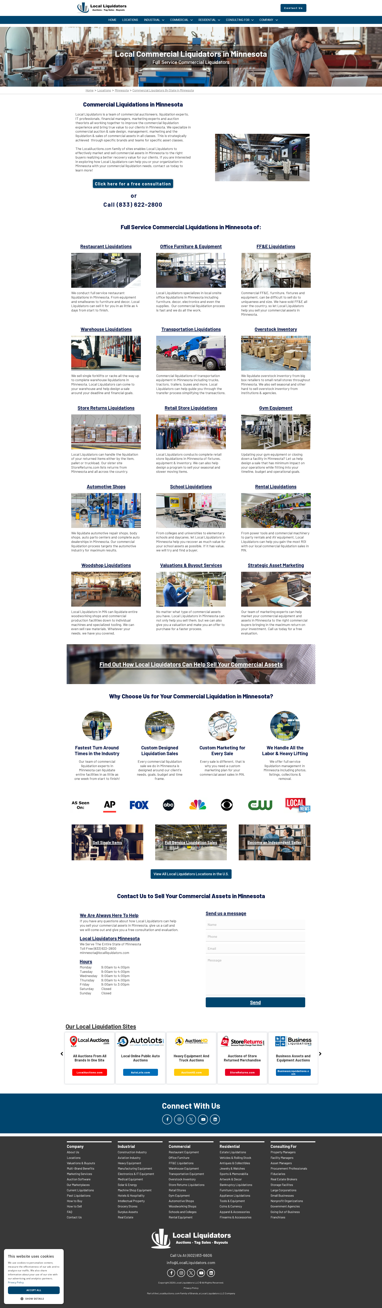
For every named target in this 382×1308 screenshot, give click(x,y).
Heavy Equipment (129, 1163)
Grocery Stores (127, 1206)
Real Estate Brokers (284, 1179)
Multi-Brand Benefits (80, 1168)
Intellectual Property (131, 1201)
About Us (73, 1152)
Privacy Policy (16, 1282)
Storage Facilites (282, 1185)
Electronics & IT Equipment (136, 1174)
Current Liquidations (80, 1190)
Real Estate (125, 1217)
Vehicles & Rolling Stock (235, 1157)
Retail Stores (177, 1190)
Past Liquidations (79, 1195)
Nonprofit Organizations (287, 1201)
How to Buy (74, 1201)
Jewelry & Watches (232, 1168)
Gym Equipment (179, 1195)
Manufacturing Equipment (135, 1168)
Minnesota (122, 90)
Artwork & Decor (231, 1179)
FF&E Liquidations (181, 1163)
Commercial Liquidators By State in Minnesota (163, 90)
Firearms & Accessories (235, 1217)
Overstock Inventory (182, 1179)
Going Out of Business (285, 1212)
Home (90, 90)
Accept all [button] (33, 1290)
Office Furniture (179, 1157)
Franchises (278, 1217)
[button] (34, 1298)
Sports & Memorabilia (234, 1174)
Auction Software (79, 1179)
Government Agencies (285, 1206)
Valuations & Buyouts (81, 1163)
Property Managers (283, 1152)
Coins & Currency (231, 1206)
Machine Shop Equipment (135, 1190)
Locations (104, 90)
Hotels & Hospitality (131, 1195)
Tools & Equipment (232, 1201)
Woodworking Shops (182, 1206)
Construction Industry (132, 1152)
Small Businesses (282, 1195)
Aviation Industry (129, 1157)
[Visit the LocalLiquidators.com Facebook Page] (167, 1119)
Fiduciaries (278, 1174)
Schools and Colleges (183, 1212)
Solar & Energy (127, 1185)
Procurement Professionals (289, 1168)
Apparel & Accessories (235, 1212)
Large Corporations (283, 1190)
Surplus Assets (128, 1212)
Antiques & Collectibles (235, 1163)
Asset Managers (281, 1163)
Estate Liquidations (233, 1152)
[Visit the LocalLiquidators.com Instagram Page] (179, 1119)
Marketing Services (79, 1174)
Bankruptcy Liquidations (236, 1185)
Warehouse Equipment (184, 1168)
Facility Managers (282, 1157)
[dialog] (34, 1276)
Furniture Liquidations (234, 1190)
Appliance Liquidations (235, 1195)
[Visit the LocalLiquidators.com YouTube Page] (203, 1119)
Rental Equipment (181, 1217)
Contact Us (74, 1217)
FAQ (69, 1212)
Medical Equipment (130, 1179)
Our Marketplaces (78, 1185)
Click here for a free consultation (133, 183)
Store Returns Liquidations (187, 1185)
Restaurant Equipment (184, 1152)
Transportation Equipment (186, 1174)
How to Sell (74, 1206)
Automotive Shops (181, 1201)
